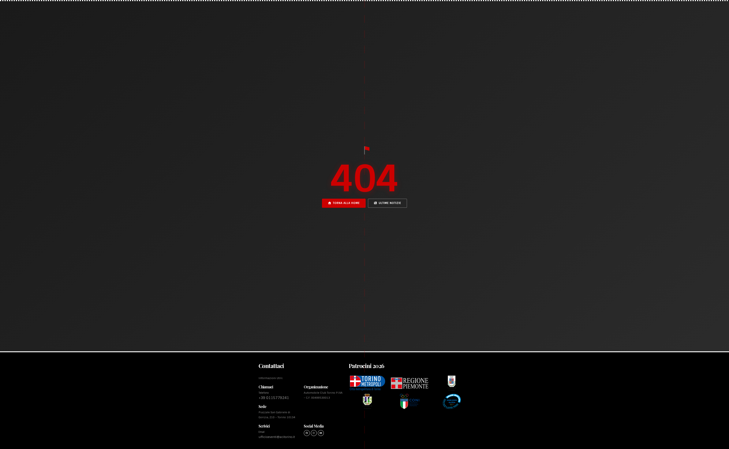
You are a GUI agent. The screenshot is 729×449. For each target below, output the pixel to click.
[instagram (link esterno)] (313, 433)
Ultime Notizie (390, 203)
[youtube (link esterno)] (320, 433)
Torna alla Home (346, 203)
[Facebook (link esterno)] (306, 433)
